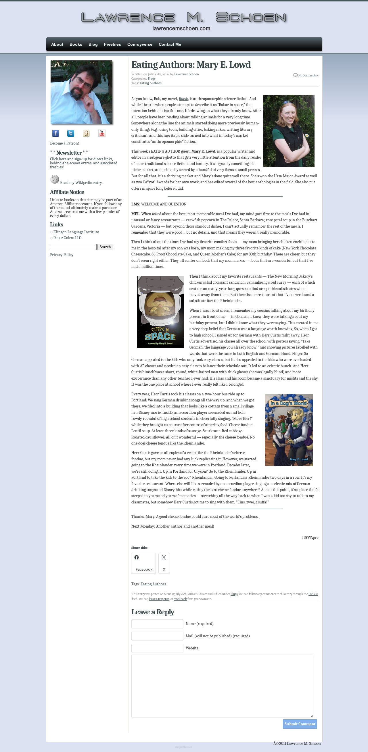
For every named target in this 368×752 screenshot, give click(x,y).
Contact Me (170, 44)
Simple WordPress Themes (184, 747)
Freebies (112, 44)
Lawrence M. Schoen (184, 18)
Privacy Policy (62, 255)
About (57, 44)
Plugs (152, 78)
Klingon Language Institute (76, 232)
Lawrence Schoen (186, 74)
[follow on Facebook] (55, 135)
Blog (93, 44)
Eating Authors (151, 83)
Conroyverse (139, 44)
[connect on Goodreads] (86, 135)
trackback (180, 599)
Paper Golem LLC (67, 238)
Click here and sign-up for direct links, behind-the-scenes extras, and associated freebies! (83, 163)
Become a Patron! (64, 143)
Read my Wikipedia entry (81, 182)
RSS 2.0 (313, 594)
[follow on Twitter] (70, 135)
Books (76, 44)
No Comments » (308, 75)
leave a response (159, 599)
